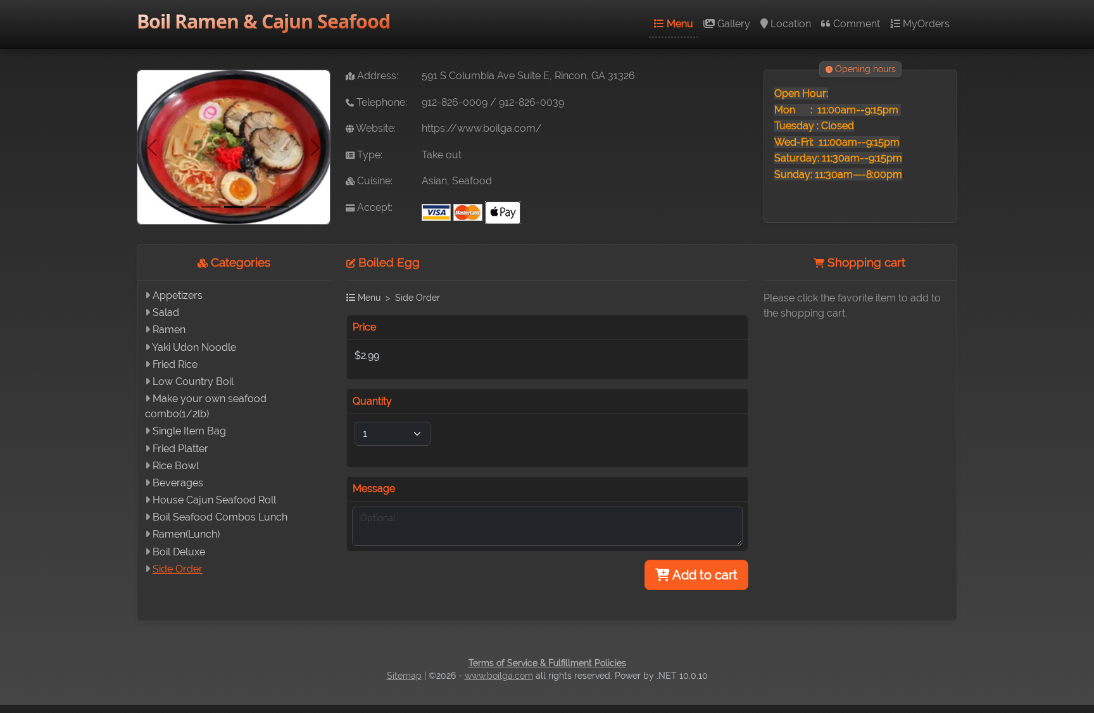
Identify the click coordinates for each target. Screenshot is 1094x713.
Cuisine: (374, 181)
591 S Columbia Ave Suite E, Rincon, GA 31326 (528, 76)
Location (789, 24)
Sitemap (404, 676)
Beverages (178, 483)
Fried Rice (175, 364)
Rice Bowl (176, 466)
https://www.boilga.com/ (482, 128)
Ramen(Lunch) (186, 534)
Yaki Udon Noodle (194, 347)
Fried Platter (180, 449)
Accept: (374, 207)
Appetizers (178, 295)
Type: (368, 155)
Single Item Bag (189, 431)
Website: (375, 128)
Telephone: (380, 102)
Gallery (732, 24)
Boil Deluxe (179, 552)
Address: (376, 76)
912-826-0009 (454, 102)
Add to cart (704, 575)
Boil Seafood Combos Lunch (220, 517)
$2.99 (367, 356)
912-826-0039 (531, 102)
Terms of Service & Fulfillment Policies (547, 663)
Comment (855, 24)
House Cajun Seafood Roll (214, 500)
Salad (166, 312)
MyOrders (925, 24)
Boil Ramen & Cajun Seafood (263, 21)
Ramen (169, 330)
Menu (678, 24)
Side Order (178, 569)
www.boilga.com (499, 676)
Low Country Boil (193, 381)
